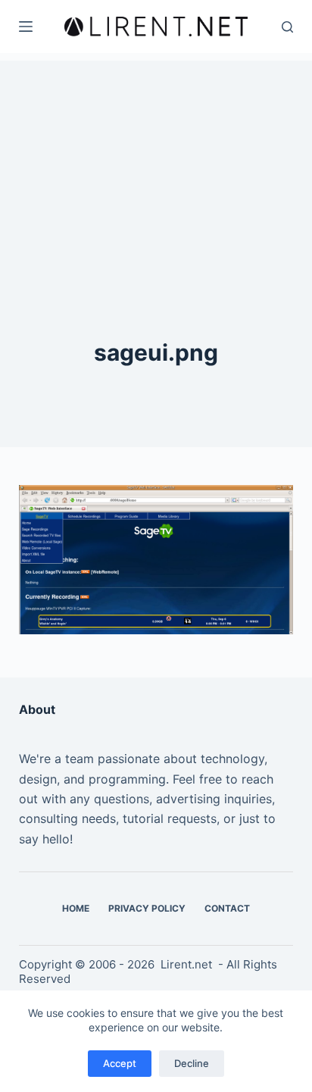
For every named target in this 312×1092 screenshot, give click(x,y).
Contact (227, 908)
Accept (119, 1063)
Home (75, 908)
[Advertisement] (156, 155)
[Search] (287, 27)
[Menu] (26, 26)
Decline (191, 1063)
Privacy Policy (147, 908)
